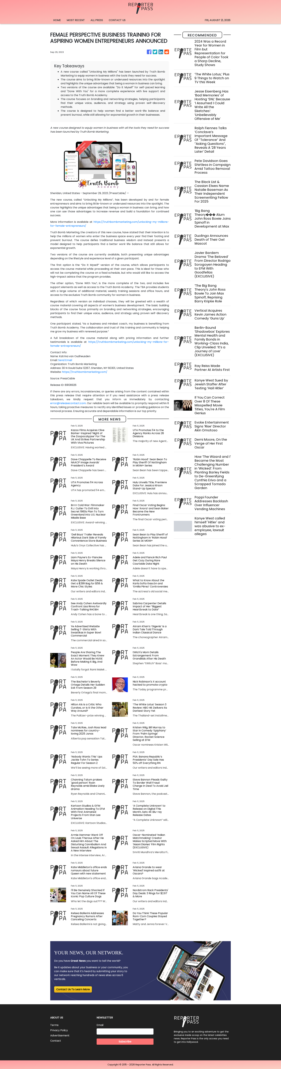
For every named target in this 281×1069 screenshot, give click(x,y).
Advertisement (59, 1035)
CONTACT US (117, 20)
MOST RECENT (76, 20)
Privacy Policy (59, 1030)
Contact (55, 1041)
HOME (57, 20)
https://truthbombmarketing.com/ (84, 372)
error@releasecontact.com (68, 403)
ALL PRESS (97, 20)
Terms (54, 1025)
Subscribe (125, 1041)
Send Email (65, 360)
